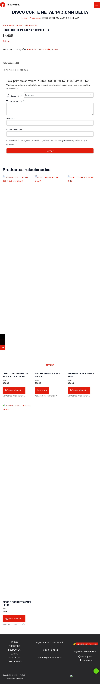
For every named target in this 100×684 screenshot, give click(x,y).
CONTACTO (14, 657)
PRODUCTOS (14, 649)
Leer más (42, 390)
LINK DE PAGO (14, 661)
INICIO (14, 642)
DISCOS (33, 25)
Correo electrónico (14, 130)
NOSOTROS (14, 646)
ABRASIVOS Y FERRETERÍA (15, 25)
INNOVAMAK (13, 5)
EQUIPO (14, 653)
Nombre (10, 119)
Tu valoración (15, 101)
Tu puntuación (14, 95)
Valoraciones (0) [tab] (11, 63)
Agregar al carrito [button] (14, 390)
